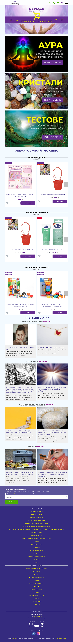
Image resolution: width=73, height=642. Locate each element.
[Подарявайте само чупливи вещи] (52, 334)
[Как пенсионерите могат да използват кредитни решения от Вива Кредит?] (52, 459)
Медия (36, 559)
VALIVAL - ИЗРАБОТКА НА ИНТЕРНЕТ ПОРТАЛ (37, 538)
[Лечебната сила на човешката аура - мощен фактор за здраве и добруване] (52, 374)
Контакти (36, 547)
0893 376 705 (38, 616)
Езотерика (36, 553)
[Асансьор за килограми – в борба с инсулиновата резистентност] (20, 418)
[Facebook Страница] (34, 633)
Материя (36, 571)
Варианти (27, 203)
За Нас (36, 541)
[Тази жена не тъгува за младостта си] (20, 334)
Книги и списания (36, 589)
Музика (36, 598)
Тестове (36, 562)
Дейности (36, 604)
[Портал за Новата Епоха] (15, 3)
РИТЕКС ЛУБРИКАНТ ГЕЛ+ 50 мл (52, 249)
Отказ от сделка (36, 535)
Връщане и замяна (36, 517)
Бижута (36, 574)
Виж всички (36, 159)
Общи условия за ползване (36, 520)
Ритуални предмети (36, 577)
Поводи (36, 592)
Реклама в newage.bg (36, 511)
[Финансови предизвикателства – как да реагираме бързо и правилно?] (20, 459)
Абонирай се (11, 502)
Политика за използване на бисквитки (36, 526)
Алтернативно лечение (36, 556)
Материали (37, 601)
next (66, 184)
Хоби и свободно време (36, 595)
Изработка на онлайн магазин (52, 638)
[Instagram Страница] (38, 633)
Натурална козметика (36, 583)
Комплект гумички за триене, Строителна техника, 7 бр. (52, 305)
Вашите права (36, 532)
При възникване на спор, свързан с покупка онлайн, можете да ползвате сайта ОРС (36, 529)
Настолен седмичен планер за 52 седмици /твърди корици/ (20, 195)
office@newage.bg (39, 618)
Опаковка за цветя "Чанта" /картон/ (52, 194)
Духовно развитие (36, 550)
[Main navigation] (66, 3)
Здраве (36, 580)
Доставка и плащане (36, 514)
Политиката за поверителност (23, 493)
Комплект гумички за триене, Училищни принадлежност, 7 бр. (20, 305)
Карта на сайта (36, 544)
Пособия (36, 586)
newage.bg (15, 638)
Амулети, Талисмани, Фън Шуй (36, 568)
